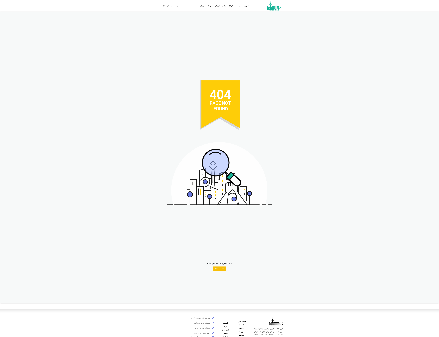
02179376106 (199, 328)
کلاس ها (241, 325)
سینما (225, 326)
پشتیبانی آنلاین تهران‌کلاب (202, 323)
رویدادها (241, 335)
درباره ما (241, 331)
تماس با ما (225, 330)
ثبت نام (169, 6)
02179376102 (197, 333)
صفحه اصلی (242, 321)
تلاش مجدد (219, 268)
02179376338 (196, 318)
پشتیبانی (225, 333)
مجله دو (241, 328)
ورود (177, 6)
